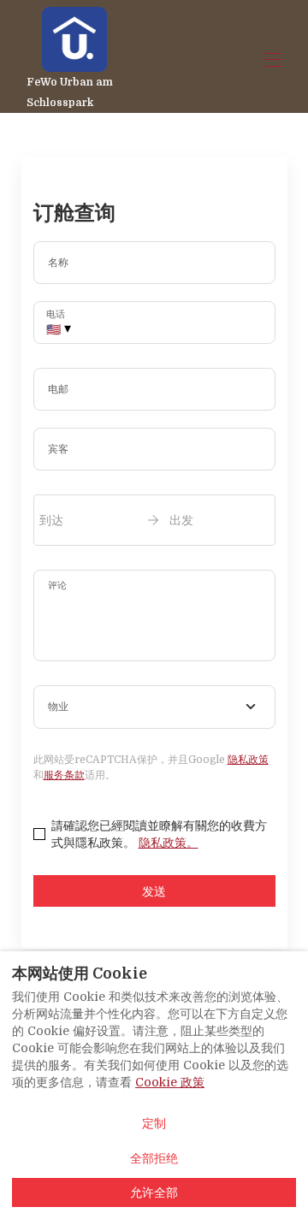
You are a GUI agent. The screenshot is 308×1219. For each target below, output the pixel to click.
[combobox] (154, 707)
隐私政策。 (168, 842)
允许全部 (154, 1192)
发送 (154, 891)
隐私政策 (248, 760)
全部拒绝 (154, 1158)
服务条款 (64, 775)
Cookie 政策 (169, 1082)
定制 (154, 1123)
